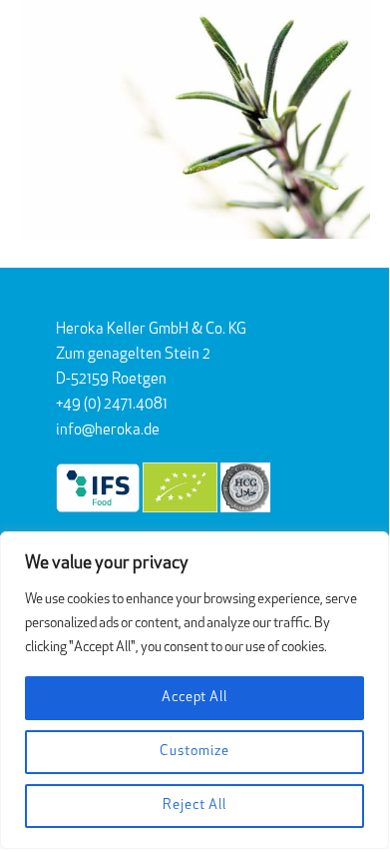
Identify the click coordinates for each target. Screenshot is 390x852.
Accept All (194, 697)
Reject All (194, 805)
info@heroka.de (108, 431)
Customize (194, 751)
